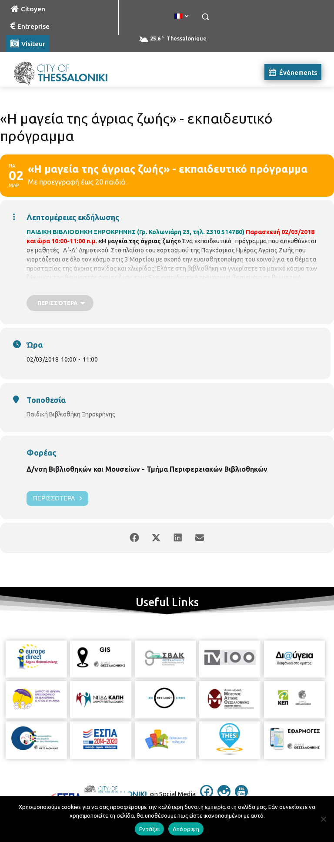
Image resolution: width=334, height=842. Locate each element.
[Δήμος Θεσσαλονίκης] (65, 72)
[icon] (206, 795)
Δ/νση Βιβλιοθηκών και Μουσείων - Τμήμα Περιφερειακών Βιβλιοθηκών (147, 469)
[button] (205, 17)
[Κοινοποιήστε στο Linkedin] (178, 538)
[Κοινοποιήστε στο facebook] (134, 538)
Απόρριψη (186, 829)
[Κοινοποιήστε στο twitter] (156, 538)
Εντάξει (149, 829)
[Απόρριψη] (323, 819)
